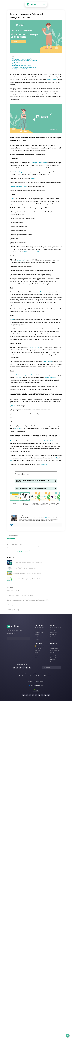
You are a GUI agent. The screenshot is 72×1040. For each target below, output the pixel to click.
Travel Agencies (54, 630)
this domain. (18, 428)
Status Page (53, 655)
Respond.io (37, 650)
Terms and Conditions (23, 673)
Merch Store (53, 657)
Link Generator (54, 646)
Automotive (53, 634)
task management (50, 377)
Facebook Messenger (40, 630)
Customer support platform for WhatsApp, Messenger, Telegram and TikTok (28, 600)
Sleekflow (37, 652)
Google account (47, 361)
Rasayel (37, 655)
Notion (19, 377)
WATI (36, 657)
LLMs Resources (46, 667)
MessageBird (38, 648)
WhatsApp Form (54, 648)
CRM (25, 252)
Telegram (37, 634)
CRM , (56, 458)
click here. (44, 464)
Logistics (52, 636)
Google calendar (34, 347)
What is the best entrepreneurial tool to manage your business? (24, 67)
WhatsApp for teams (13, 605)
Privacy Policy (34, 673)
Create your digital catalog (19, 186)
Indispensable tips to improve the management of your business (22, 64)
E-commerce (53, 632)
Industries (30, 675)
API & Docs (38, 675)
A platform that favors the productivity (21, 375)
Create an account (24, 551)
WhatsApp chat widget (13, 610)
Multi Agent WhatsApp (13, 590)
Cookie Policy (42, 673)
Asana (12, 319)
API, (11, 460)
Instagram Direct (39, 632)
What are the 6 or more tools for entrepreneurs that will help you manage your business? (24, 60)
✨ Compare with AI (39, 646)
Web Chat (37, 639)
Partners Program (48, 675)
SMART (14, 406)
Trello (42, 292)
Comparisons (22, 675)
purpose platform (21, 260)
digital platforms (52, 79)
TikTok (36, 636)
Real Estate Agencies (55, 627)
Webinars (52, 659)
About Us (50, 673)
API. (37, 252)
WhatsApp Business (49, 441)
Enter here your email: (14, 544)
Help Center (53, 652)
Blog (51, 662)
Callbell (12, 198)
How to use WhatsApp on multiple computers (20, 595)
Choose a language (12, 535)
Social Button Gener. (55, 650)
